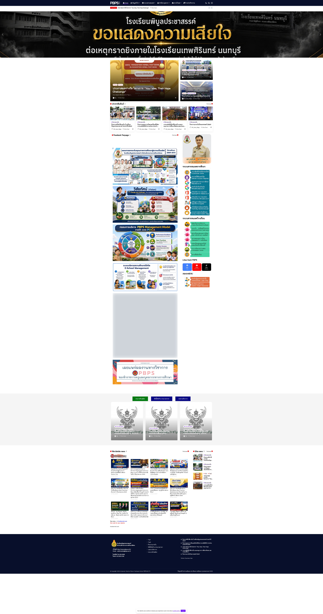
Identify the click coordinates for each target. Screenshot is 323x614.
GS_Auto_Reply (188, 98)
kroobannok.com (114, 494)
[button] (209, 8)
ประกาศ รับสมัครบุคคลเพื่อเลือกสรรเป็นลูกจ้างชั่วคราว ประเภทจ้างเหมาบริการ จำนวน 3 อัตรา (126, 399)
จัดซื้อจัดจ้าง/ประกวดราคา (155, 514)
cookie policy (176, 610)
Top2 (149, 510)
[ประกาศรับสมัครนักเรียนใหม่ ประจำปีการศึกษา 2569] (161, 388)
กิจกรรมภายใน (152, 512)
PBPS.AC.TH (147, 538)
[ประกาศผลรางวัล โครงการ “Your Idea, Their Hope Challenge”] (144, 80)
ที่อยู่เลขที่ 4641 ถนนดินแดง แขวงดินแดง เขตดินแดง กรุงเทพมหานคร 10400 (195, 538)
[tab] (140, 366)
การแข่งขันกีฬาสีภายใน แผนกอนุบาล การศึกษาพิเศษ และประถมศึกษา (174, 125)
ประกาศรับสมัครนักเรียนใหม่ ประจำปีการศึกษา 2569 (159, 400)
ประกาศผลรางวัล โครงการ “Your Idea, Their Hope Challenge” (142, 90)
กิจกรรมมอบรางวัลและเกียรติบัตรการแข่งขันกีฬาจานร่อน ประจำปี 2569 (148, 125)
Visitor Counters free (186, 526)
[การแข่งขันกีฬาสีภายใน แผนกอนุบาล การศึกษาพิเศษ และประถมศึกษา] (174, 113)
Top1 (149, 507)
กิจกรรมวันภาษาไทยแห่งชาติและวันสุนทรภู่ (196, 96)
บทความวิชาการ (152, 517)
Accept (183, 610)
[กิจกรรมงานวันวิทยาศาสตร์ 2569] (200, 113)
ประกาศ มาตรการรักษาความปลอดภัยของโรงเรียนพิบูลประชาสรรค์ (195, 74)
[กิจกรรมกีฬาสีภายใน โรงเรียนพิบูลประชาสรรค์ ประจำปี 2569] (122, 113)
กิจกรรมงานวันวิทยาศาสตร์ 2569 (126, 7)
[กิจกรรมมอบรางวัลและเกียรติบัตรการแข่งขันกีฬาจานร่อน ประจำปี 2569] (148, 113)
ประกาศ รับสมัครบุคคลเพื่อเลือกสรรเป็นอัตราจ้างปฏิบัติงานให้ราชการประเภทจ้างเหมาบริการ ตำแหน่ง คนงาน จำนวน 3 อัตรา (195, 399)
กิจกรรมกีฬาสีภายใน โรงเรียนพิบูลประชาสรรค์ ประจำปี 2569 (121, 125)
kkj (115, 98)
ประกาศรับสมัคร (152, 519)
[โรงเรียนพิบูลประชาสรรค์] (115, 3)
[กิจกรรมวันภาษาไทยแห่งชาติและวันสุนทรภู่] (196, 91)
